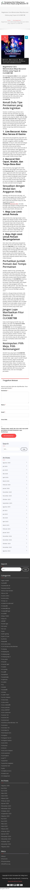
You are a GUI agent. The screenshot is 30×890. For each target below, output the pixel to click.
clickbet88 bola (6, 608)
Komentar (4, 390)
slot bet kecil (5, 720)
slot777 (4, 758)
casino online (6, 62)
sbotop (4, 692)
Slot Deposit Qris (6, 733)
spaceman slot (6, 765)
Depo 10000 (5, 616)
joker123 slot (5, 636)
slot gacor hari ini (6, 738)
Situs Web (4, 419)
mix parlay (4, 669)
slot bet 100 (5, 715)
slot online (5, 743)
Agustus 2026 (6, 462)
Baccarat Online (14, 61)
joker (3, 631)
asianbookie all (6, 585)
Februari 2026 (6, 484)
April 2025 (5, 521)
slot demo (4, 725)
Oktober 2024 (6, 543)
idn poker (4, 626)
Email (3, 412)
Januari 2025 (6, 532)
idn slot (4, 629)
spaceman (5, 760)
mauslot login (5, 664)
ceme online (5, 598)
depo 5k (4, 618)
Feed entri (5, 859)
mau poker (5, 659)
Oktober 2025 (6, 499)
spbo (3, 768)
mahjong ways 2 (6, 656)
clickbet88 (12, 62)
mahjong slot (5, 651)
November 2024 (7, 540)
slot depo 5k (5, 730)
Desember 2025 (7, 492)
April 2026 (5, 477)
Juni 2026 (5, 470)
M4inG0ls (5, 59)
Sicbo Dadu (5, 700)
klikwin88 (4, 641)
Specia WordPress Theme (15, 881)
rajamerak (4, 679)
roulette (4, 682)
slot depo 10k (5, 727)
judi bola (4, 639)
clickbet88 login (6, 611)
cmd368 (4, 613)
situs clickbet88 (6, 705)
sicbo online (5, 702)
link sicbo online (6, 644)
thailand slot (5, 773)
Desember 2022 (7, 547)
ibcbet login (5, 623)
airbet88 (4, 583)
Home (9, 20)
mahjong (4, 649)
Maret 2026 (6, 481)
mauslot (4, 661)
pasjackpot (5, 674)
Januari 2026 (6, 488)
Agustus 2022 (6, 551)
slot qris (4, 748)
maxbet (4, 667)
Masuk (3, 856)
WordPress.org (6, 864)
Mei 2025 (5, 518)
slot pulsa (4, 745)
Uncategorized (17, 20)
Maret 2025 (6, 525)
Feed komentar (6, 861)
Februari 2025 (6, 529)
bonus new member (7, 590)
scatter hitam (5, 694)
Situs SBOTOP (6, 710)
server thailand (6, 697)
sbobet (4, 687)
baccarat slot (22, 61)
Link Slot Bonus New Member (10, 646)
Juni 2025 (5, 514)
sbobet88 (4, 689)
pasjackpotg (5, 677)
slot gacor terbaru (7, 740)
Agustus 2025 (6, 507)
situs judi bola (5, 707)
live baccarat (18, 62)
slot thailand (5, 755)
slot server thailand (7, 750)
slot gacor (4, 735)
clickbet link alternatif (7, 603)
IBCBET (4, 621)
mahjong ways (6, 654)
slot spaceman (6, 753)
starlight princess (6, 771)
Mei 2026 (5, 473)
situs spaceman (6, 712)
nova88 (4, 672)
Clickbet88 (5, 606)
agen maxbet (5, 580)
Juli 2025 (5, 510)
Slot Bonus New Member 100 (10, 722)
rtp (3, 684)
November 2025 (7, 496)
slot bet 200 (5, 717)
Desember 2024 (7, 536)
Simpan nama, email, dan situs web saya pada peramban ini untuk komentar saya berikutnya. (14, 430)
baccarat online (6, 588)
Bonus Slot (5, 593)
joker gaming (5, 634)
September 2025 (7, 503)
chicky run (4, 601)
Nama (3, 404)
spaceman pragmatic (7, 763)
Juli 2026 (5, 466)
